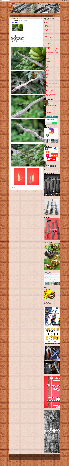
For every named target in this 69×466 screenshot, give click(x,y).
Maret (47, 60)
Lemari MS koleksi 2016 (48, 86)
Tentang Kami (49, 15)
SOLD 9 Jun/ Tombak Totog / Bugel (52, 48)
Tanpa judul (48, 47)
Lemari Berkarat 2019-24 (32, 15)
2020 (46, 66)
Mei (47, 36)
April (47, 58)
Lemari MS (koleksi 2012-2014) (49, 89)
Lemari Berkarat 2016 (48, 91)
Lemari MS (24, 15)
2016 (46, 71)
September (48, 30)
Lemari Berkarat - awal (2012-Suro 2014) (51, 94)
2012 (46, 77)
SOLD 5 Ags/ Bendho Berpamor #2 (52, 42)
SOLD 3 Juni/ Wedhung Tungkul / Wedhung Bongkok (51, 40)
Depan (12, 15)
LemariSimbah (17, 15)
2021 (46, 64)
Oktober (47, 29)
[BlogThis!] (12, 187)
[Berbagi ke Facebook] (14, 187)
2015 (46, 73)
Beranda (27, 191)
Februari (47, 61)
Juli (47, 33)
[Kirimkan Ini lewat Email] (11, 187)
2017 (46, 70)
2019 (46, 67)
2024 (46, 22)
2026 (46, 19)
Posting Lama (38, 191)
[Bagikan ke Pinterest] (15, 187)
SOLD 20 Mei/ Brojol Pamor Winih (52, 52)
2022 (46, 25)
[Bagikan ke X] (13, 187)
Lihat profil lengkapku (47, 112)
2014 (46, 74)
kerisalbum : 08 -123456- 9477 (50, 105)
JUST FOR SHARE (41, 15)
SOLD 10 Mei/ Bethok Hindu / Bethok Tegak (51, 54)
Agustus (47, 32)
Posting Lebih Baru (15, 191)
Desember (48, 26)
